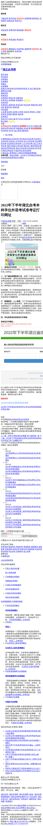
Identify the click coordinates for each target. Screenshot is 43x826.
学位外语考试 (24, 419)
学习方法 (19, 119)
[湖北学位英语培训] (22, 151)
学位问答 (26, 105)
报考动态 (4, 96)
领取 (24, 223)
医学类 (20, 114)
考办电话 (4, 77)
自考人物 (11, 119)
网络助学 (27, 30)
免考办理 (4, 128)
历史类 (26, 112)
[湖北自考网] (8, 69)
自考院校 (11, 100)
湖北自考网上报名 (26, 794)
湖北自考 (4, 794)
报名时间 (20, 18)
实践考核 (19, 128)
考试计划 (11, 98)
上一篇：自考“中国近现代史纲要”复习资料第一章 (20, 436)
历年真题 (4, 110)
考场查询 (4, 40)
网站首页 (4, 93)
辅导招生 (35, 18)
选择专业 (10, 21)
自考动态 (24, 799)
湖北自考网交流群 (8, 808)
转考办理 (11, 128)
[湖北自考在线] (7, 151)
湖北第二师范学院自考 (32, 146)
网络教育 (10, 51)
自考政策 (4, 98)
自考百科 (4, 105)
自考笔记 (4, 117)
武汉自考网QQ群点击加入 (25, 808)
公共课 (3, 112)
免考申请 (12, 30)
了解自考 (4, 18)
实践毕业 (19, 98)
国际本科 (25, 131)
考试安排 (4, 30)
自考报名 (4, 79)
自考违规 (8, 549)
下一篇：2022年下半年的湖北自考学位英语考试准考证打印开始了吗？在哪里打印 (21, 438)
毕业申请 (20, 49)
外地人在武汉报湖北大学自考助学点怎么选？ (23, 771)
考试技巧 (20, 40)
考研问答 (34, 105)
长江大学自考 (29, 141)
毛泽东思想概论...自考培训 (19, 620)
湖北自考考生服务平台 (20, 797)
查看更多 (8, 773)
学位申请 (4, 131)
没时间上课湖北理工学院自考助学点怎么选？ (23, 768)
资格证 (3, 84)
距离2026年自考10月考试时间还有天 (15, 89)
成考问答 (11, 105)
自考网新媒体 (6, 64)
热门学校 (8, 135)
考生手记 (4, 119)
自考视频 (4, 86)
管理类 (9, 114)
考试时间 (15, 126)
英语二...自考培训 (16, 641)
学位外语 (11, 551)
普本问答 (19, 105)
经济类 (9, 112)
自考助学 (19, 551)
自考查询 (4, 82)
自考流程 (4, 547)
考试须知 (12, 40)
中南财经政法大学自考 (10, 139)
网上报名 (4, 121)
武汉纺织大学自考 (14, 144)
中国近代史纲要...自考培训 (21, 723)
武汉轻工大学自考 (16, 141)
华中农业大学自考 (26, 139)
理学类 (32, 112)
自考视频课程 (6, 601)
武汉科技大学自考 (34, 148)
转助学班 (35, 49)
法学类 (15, 112)
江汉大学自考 (27, 144)
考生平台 (18, 21)
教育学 (15, 114)
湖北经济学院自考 (8, 148)
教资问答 (8, 107)
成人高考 (17, 131)
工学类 (38, 112)
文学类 (20, 112)
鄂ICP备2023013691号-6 (19, 821)
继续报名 (12, 49)
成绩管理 (27, 49)
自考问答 (4, 103)
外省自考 (26, 119)
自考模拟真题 (17, 601)
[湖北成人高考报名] (9, 153)
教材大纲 (37, 126)
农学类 (3, 114)
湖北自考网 (14, 155)
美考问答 (15, 107)
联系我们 (9, 801)
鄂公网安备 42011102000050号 (16, 824)
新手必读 (12, 18)
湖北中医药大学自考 (15, 146)
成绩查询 (4, 49)
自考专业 (4, 100)
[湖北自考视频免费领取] (27, 153)
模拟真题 (20, 30)
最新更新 (32, 799)
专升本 (11, 131)
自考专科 (18, 51)
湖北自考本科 (27, 237)
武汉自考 (33, 797)
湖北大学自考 (21, 148)
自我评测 (27, 18)
